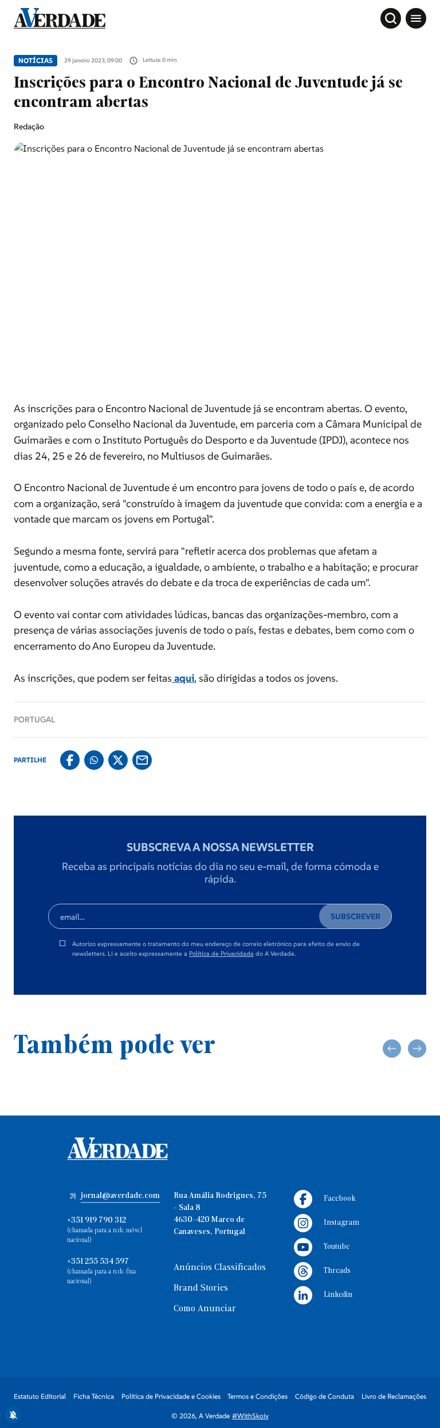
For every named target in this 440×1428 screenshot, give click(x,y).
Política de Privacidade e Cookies (171, 1396)
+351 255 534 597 (98, 1261)
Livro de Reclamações (394, 1396)
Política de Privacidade (221, 954)
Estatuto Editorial (40, 1396)
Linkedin (338, 1295)
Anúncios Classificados (220, 1267)
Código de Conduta (324, 1396)
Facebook (339, 1198)
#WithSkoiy (250, 1415)
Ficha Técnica (93, 1396)
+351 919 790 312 (96, 1220)
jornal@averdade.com (120, 1196)
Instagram (341, 1223)
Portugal (34, 719)
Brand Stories (201, 1288)
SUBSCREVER (355, 916)
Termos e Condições (257, 1396)
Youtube (336, 1247)
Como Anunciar (205, 1309)
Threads (337, 1271)
